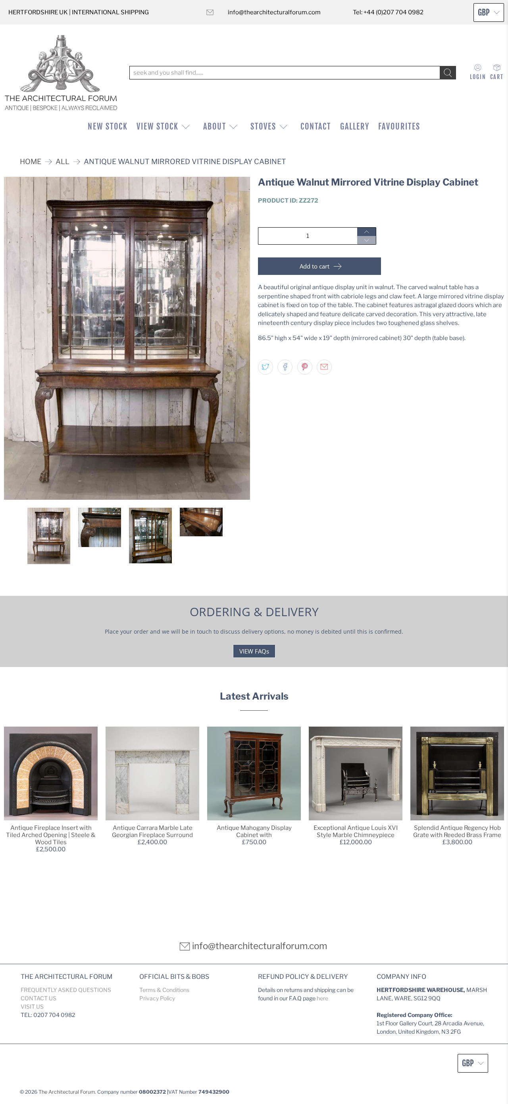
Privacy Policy (157, 998)
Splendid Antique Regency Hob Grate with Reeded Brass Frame (457, 831)
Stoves (263, 126)
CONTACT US (38, 998)
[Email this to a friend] (324, 367)
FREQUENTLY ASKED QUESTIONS (66, 989)
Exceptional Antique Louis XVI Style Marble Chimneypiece (356, 831)
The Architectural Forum (66, 1092)
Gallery (354, 126)
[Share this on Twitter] (265, 367)
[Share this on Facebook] (284, 367)
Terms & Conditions (164, 989)
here (322, 998)
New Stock (108, 126)
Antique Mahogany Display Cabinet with (254, 831)
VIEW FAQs (254, 651)
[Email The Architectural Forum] (210, 12)
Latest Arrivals (254, 696)
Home (30, 161)
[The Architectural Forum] (60, 73)
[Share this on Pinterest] (304, 367)
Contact (315, 126)
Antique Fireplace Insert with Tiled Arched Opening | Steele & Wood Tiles (51, 835)
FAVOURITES (399, 126)
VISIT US (32, 1006)
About (214, 126)
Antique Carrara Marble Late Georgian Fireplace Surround (152, 831)
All (62, 161)
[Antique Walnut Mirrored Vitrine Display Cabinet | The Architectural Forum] (127, 338)
